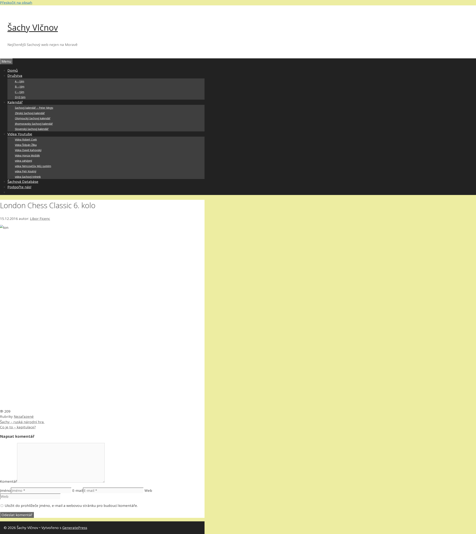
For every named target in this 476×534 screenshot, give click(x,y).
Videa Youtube (19, 134)
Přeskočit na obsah (16, 2)
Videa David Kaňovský (28, 150)
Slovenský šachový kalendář (32, 129)
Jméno (5, 490)
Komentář (8, 481)
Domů (12, 70)
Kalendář (15, 102)
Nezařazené (24, 416)
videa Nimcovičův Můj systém (33, 166)
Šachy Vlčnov (32, 27)
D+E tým (20, 97)
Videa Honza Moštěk (27, 155)
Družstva (14, 75)
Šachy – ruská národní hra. (22, 422)
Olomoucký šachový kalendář (32, 118)
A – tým (19, 81)
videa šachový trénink (28, 176)
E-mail (77, 490)
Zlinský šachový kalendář (30, 113)
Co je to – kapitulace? (18, 427)
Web (148, 490)
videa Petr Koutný (25, 171)
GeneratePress (74, 527)
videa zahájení (23, 160)
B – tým (19, 86)
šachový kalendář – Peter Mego (34, 107)
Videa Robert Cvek (26, 139)
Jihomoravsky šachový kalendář (34, 123)
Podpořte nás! (19, 187)
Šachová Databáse (22, 181)
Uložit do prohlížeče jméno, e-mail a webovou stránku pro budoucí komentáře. (71, 505)
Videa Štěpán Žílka (26, 145)
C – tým (19, 92)
